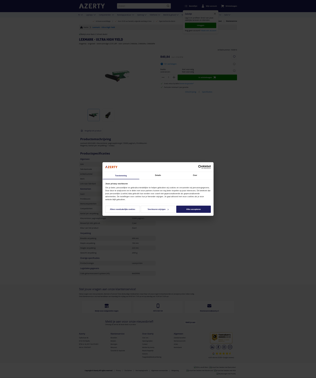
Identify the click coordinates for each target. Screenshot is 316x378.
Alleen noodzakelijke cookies (122, 209)
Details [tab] (158, 175)
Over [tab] (195, 175)
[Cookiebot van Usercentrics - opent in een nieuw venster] (200, 167)
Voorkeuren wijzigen (157, 209)
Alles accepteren (193, 209)
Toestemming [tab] (121, 175)
